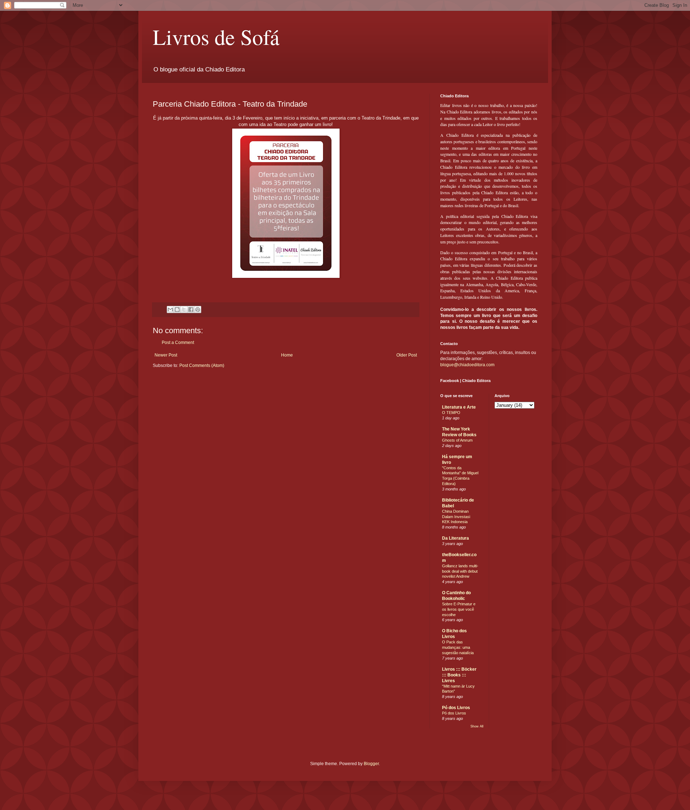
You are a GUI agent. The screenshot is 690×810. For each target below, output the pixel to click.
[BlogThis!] (177, 309)
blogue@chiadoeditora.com (467, 364)
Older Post (406, 355)
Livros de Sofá (216, 36)
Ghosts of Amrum (457, 440)
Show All (476, 726)
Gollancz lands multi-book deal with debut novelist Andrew (460, 571)
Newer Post (166, 355)
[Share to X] (184, 309)
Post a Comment (178, 342)
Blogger (371, 763)
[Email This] (170, 309)
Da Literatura (455, 538)
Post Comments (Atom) (201, 365)
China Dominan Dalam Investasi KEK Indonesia (456, 516)
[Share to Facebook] (190, 309)
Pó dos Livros (456, 707)
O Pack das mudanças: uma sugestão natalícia (458, 647)
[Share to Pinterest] (197, 309)
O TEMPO (451, 412)
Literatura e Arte (459, 407)
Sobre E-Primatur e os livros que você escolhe (458, 609)
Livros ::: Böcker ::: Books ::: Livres (459, 675)
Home (287, 355)
